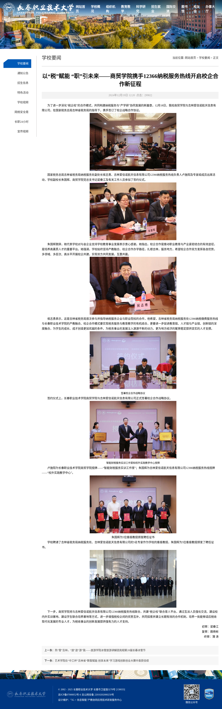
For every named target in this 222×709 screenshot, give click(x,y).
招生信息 (22, 82)
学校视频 (22, 102)
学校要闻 (22, 63)
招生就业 (156, 9)
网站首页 (80, 9)
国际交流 (171, 9)
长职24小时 (21, 121)
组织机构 (110, 9)
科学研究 (141, 9)
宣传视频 (22, 131)
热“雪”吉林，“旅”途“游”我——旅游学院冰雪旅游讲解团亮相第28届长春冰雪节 (100, 650)
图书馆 (184, 9)
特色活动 (22, 92)
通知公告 (22, 73)
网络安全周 (21, 112)
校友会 (197, 9)
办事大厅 (210, 9)
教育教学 (125, 9)
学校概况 (95, 9)
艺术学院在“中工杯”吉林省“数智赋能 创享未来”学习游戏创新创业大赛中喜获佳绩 (102, 660)
